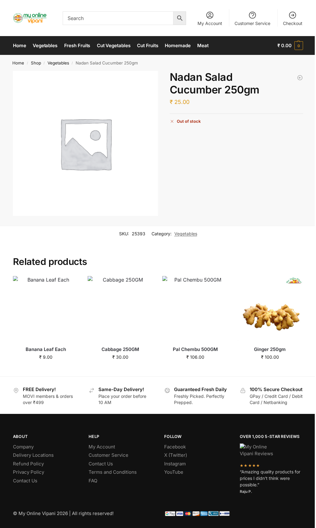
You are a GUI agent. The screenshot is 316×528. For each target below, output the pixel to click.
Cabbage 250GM (120, 349)
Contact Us (25, 481)
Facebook (175, 447)
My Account (210, 23)
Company (23, 447)
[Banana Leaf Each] (45, 308)
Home (18, 62)
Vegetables (58, 62)
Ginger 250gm (270, 349)
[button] (290, 45)
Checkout (292, 23)
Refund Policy (28, 464)
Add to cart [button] (46, 370)
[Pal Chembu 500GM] (195, 308)
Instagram (175, 464)
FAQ (93, 481)
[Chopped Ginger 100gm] (300, 78)
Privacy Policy (28, 472)
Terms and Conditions (113, 472)
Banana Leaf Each (46, 349)
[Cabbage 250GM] (120, 308)
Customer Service (252, 23)
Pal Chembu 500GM (195, 349)
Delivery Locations (33, 455)
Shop (36, 62)
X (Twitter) (175, 455)
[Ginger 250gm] (270, 308)
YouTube (173, 472)
